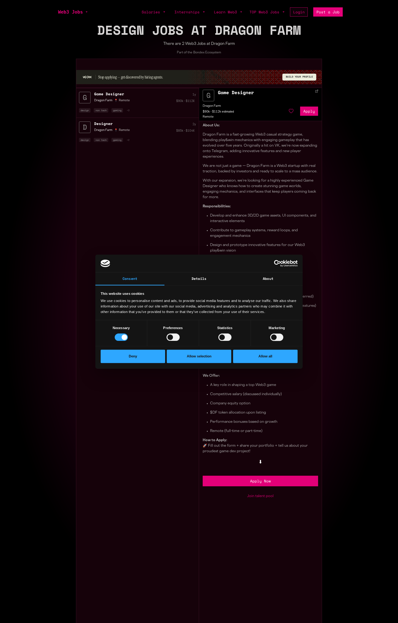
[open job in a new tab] (316, 91)
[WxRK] (87, 76)
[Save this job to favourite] (291, 111)
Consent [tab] (130, 278)
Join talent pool (260, 496)
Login (299, 12)
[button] (86, 12)
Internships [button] (188, 12)
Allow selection (199, 356)
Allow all (265, 356)
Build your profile (299, 76)
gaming (117, 110)
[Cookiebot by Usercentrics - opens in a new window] (277, 263)
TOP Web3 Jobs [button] (265, 12)
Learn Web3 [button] (226, 12)
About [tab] (268, 278)
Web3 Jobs (70, 12)
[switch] (173, 337)
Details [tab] (199, 278)
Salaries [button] (152, 12)
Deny (133, 356)
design (85, 110)
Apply (309, 111)
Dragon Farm (212, 106)
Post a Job (327, 12)
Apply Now (260, 481)
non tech (101, 110)
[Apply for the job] (208, 95)
